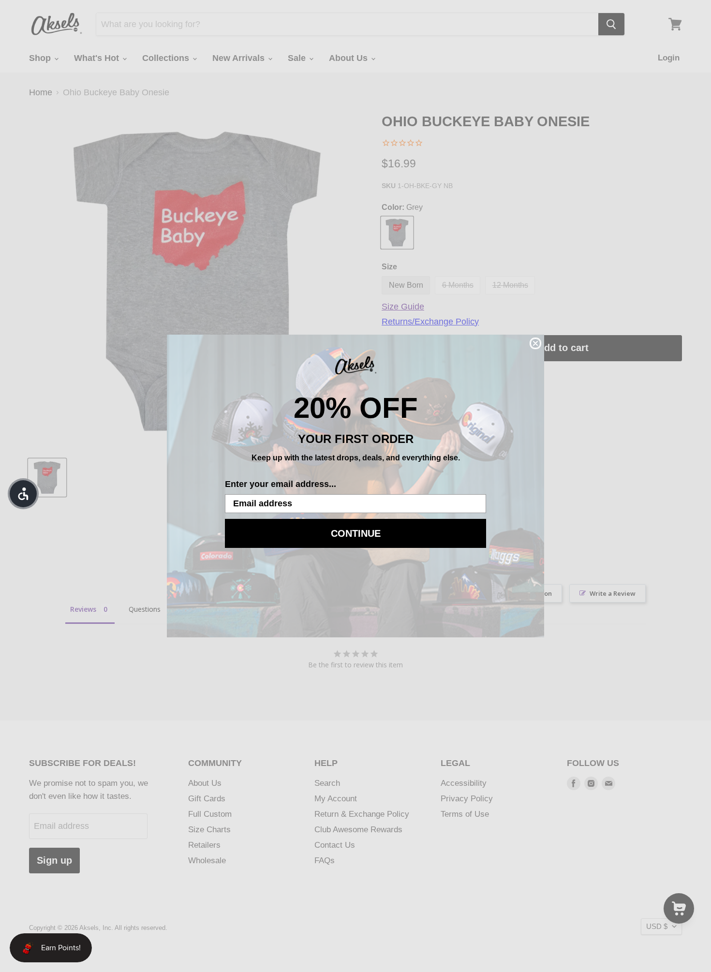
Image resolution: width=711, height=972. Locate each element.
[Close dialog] (535, 343)
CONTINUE (356, 533)
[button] (23, 493)
